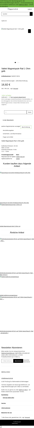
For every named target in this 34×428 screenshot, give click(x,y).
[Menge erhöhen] (28, 116)
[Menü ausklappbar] (3, 9)
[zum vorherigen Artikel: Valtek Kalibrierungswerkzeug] (8, 21)
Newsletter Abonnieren (26, 361)
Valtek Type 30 (20, 157)
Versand (15, 88)
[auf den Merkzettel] (29, 31)
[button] (23, 9)
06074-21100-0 (23, 4)
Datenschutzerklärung (7, 353)
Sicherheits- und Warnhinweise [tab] (12, 134)
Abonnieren (18, 361)
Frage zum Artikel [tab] (8, 137)
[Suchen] (31, 14)
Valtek (18, 159)
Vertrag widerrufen (8, 397)
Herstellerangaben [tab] (8, 130)
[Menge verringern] (2, 112)
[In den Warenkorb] (2, 27)
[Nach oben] (0, 427)
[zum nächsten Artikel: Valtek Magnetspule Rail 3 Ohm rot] (11, 21)
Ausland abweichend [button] (19, 97)
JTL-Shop (20, 423)
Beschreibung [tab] (26, 127)
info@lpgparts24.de (7, 378)
